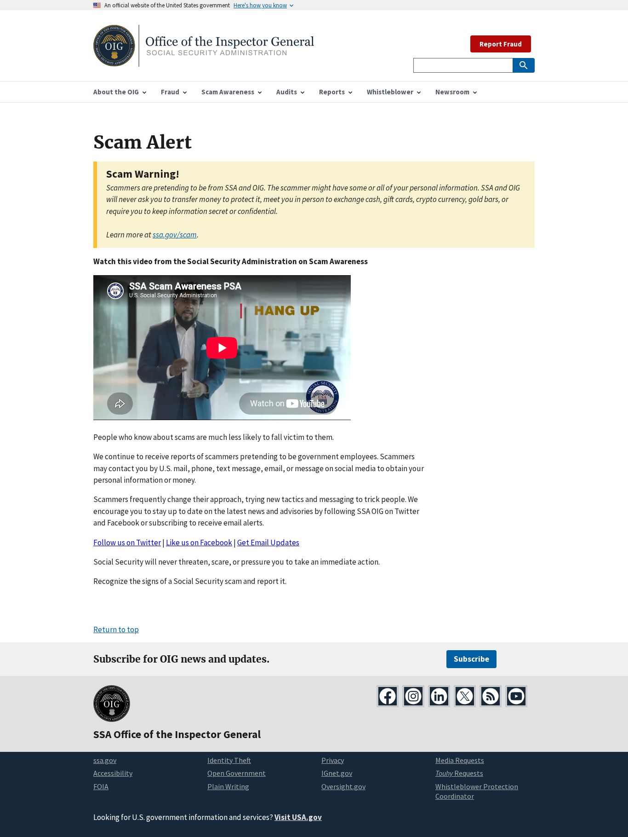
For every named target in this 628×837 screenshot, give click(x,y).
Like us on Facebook (199, 542)
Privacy (332, 760)
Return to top (116, 629)
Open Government (236, 773)
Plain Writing (228, 786)
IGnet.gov (336, 773)
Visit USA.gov (298, 817)
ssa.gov (104, 760)
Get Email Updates (268, 542)
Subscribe (471, 659)
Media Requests (459, 760)
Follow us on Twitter (127, 542)
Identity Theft (229, 760)
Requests (459, 773)
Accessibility (112, 773)
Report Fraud (501, 44)
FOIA (100, 786)
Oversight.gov (343, 786)
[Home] (203, 61)
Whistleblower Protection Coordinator (476, 791)
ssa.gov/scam (175, 235)
